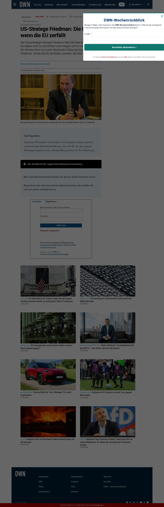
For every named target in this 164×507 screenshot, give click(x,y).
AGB (125, 57)
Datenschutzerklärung (109, 57)
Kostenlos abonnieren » (124, 47)
